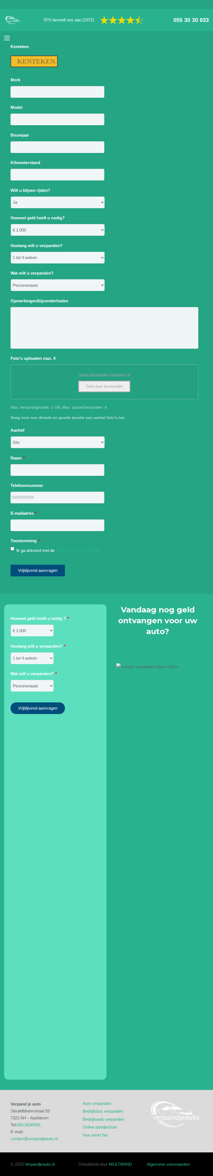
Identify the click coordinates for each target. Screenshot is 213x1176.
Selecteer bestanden (104, 386)
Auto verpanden (97, 1103)
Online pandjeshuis (100, 1127)
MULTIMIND (120, 1164)
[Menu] (7, 38)
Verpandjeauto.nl (40, 1164)
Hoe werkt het (95, 1135)
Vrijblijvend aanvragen (37, 570)
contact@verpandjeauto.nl (34, 1138)
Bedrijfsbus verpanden (103, 1111)
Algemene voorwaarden (76, 550)
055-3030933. (29, 1124)
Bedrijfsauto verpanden (103, 1119)
